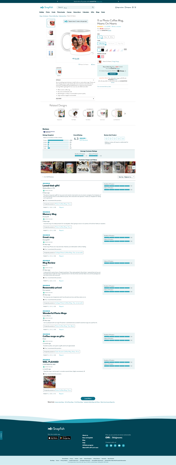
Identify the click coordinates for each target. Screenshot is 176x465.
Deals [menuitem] (103, 12)
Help (83, 442)
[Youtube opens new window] (120, 445)
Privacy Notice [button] (64, 460)
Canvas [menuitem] (69, 12)
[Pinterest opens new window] (116, 445)
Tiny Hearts (88, 119)
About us (85, 435)
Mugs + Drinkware (44, 16)
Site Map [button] (52, 460)
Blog (83, 440)
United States (96, 458)
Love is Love (102, 119)
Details (109, 30)
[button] (92, 52)
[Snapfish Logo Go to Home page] (46, 7)
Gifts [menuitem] (92, 12)
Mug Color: (101, 47)
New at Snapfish (87, 438)
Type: (98, 40)
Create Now (113, 74)
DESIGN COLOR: (101, 53)
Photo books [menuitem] (61, 12)
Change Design (115, 61)
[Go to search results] (93, 7)
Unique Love (59, 119)
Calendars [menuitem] (86, 12)
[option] (51, 23)
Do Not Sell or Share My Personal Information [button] (115, 460)
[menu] (93, 64)
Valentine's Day (62, 16)
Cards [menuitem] (53, 12)
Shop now (99, 1)
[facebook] (108, 445)
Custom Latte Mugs (59, 402)
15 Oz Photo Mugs (78, 402)
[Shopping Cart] (135, 7)
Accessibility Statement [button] (97, 460)
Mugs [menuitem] (97, 12)
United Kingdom (88, 458)
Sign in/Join (120, 7)
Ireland (76, 458)
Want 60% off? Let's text (90, 447)
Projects (128, 7)
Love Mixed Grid (117, 119)
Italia (81, 458)
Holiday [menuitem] (41, 12)
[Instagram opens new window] (112, 445)
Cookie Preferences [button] (73, 460)
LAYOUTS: (58, 68)
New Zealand (111, 458)
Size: (98, 34)
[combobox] (75, 7)
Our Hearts (74, 119)
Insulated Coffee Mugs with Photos (92, 402)
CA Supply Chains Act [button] (85, 460)
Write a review (116, 26)
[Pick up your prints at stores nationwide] (108, 437)
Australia (104, 458)
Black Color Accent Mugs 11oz (108, 402)
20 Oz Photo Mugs (69, 402)
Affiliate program (87, 445)
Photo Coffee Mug (53, 16)
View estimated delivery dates (104, 86)
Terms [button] (57, 460)
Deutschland (65, 458)
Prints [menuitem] (48, 12)
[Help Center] (133, 7)
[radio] (98, 56)
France (71, 458)
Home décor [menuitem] (77, 12)
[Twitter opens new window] (124, 445)
